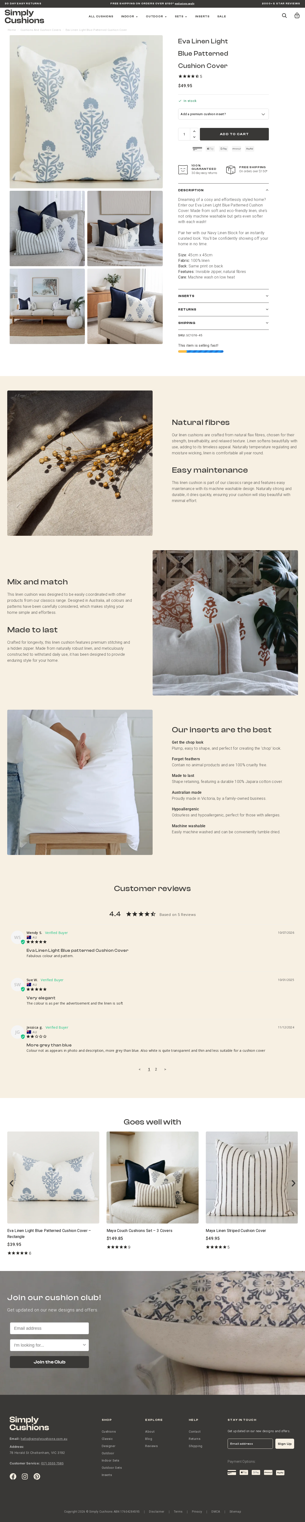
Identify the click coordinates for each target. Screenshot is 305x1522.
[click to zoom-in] (86, 111)
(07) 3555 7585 (52, 1463)
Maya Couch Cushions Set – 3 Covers (40, 1230)
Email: (15, 1439)
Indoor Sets (111, 1460)
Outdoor (108, 1453)
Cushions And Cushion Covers (40, 30)
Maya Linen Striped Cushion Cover (137, 1230)
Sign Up (285, 1444)
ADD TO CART (234, 134)
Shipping (187, 323)
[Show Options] (84, 1345)
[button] (293, 13)
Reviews (151, 1446)
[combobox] (48, 1345)
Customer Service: (25, 1463)
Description (191, 190)
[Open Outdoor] (165, 17)
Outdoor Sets (112, 1467)
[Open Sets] (186, 17)
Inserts (186, 296)
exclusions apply (184, 3)
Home (12, 30)
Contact (195, 1431)
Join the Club (49, 1362)
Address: (17, 1447)
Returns (187, 309)
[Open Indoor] (137, 17)
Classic (107, 1439)
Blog (148, 1439)
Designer (108, 1446)
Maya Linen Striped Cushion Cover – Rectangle (247, 1230)
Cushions (109, 1431)
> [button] (165, 1069)
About (150, 1431)
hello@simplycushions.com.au (44, 1439)
